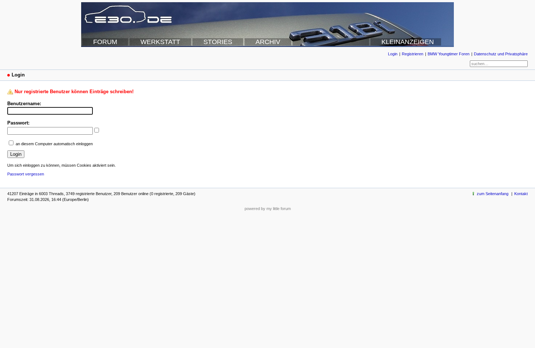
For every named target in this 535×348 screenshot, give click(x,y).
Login (392, 54)
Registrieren (412, 54)
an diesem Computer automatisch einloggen (54, 144)
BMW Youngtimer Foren (448, 54)
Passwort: (18, 123)
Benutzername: (24, 103)
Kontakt (521, 193)
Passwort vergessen (25, 174)
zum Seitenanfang (492, 193)
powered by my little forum (268, 208)
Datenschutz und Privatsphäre (501, 54)
